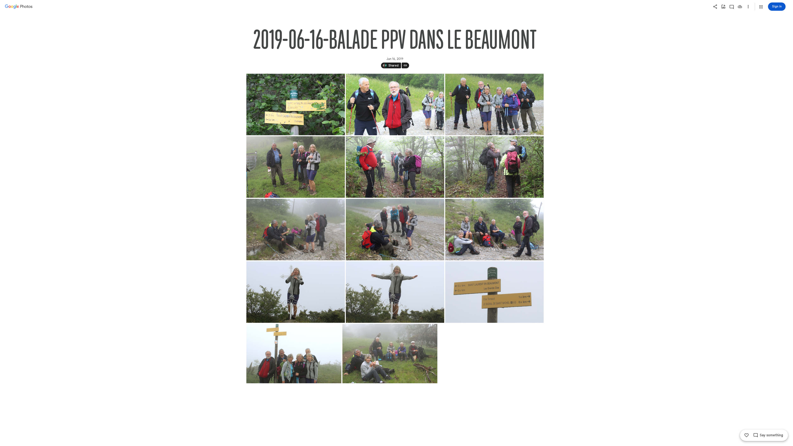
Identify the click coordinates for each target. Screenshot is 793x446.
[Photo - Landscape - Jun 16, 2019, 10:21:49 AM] (295, 229)
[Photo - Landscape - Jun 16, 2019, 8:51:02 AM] (295, 167)
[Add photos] (723, 6)
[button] (761, 7)
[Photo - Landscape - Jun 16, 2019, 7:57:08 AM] (494, 104)
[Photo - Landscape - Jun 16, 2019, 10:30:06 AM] (494, 229)
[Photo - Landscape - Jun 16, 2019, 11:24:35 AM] (494, 292)
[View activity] (732, 6)
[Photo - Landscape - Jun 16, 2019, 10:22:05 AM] (395, 229)
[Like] (746, 435)
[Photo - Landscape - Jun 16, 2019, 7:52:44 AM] (295, 104)
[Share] (715, 6)
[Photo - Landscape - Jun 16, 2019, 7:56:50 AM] (395, 104)
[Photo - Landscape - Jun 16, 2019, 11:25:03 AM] (293, 353)
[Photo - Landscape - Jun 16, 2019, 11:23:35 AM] (295, 292)
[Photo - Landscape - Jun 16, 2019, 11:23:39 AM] (395, 292)
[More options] (748, 6)
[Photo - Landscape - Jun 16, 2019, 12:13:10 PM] (389, 353)
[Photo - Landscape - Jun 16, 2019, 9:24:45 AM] (494, 167)
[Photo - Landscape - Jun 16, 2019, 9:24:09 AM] (395, 167)
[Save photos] (740, 6)
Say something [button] (771, 435)
